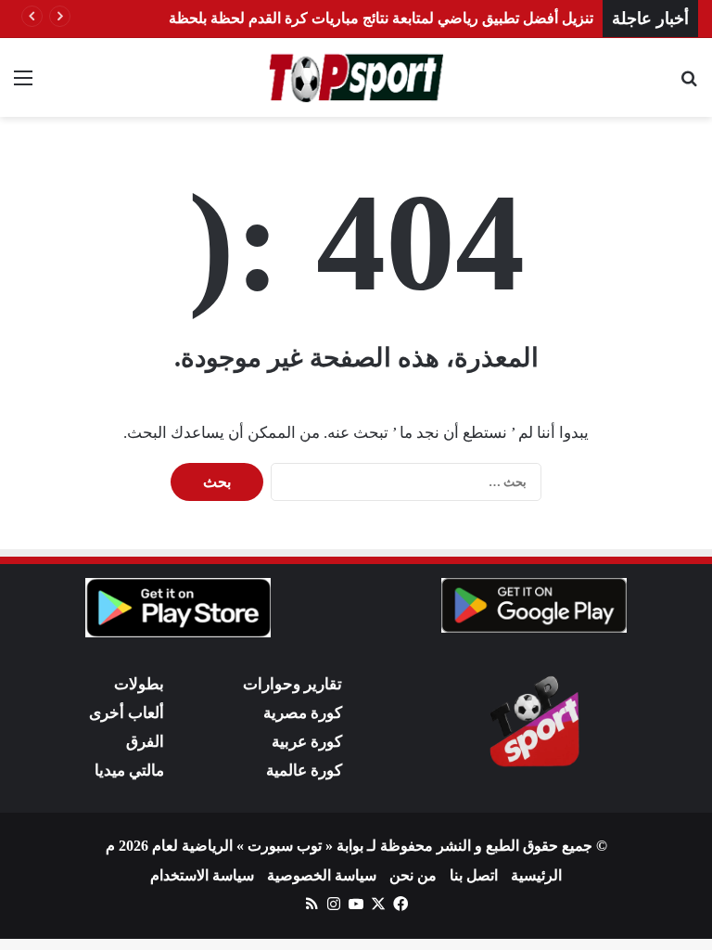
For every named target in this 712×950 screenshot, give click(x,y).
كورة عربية (307, 742)
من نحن (413, 875)
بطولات (139, 684)
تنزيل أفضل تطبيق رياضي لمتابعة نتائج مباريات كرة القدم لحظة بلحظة (381, 18)
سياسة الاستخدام (202, 875)
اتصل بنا (474, 875)
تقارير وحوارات (292, 684)
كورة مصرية (302, 713)
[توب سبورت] (356, 77)
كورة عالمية (304, 770)
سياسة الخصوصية (321, 875)
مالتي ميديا (129, 770)
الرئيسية (536, 875)
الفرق (145, 742)
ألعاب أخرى (126, 713)
